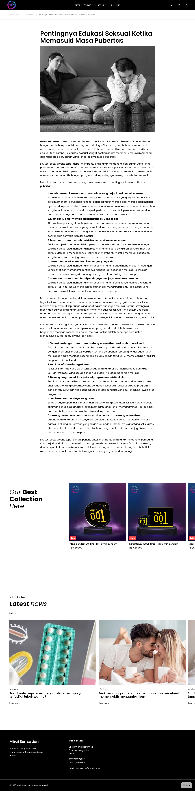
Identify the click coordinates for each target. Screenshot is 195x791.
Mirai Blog (29, 14)
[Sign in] (179, 5)
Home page (14, 14)
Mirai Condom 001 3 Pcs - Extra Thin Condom (153, 544)
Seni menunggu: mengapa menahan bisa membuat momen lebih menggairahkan (139, 695)
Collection (115, 5)
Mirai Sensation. (24, 785)
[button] (186, 5)
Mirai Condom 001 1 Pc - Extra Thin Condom (93, 544)
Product (87, 5)
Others (101, 5)
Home (77, 5)
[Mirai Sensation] (11, 5)
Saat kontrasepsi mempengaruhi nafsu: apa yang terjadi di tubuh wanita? (48, 695)
